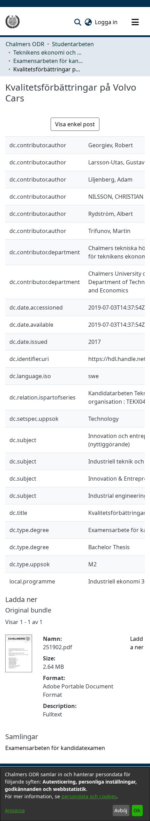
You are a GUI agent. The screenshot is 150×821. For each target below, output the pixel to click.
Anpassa (15, 810)
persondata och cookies (89, 796)
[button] (77, 22)
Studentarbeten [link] (73, 44)
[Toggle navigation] (135, 22)
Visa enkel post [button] (75, 124)
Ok (137, 810)
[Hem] (12, 22)
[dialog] (75, 794)
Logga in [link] (106, 22)
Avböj (120, 810)
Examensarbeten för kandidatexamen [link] (48, 61)
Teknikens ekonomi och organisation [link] (48, 52)
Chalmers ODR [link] (25, 44)
